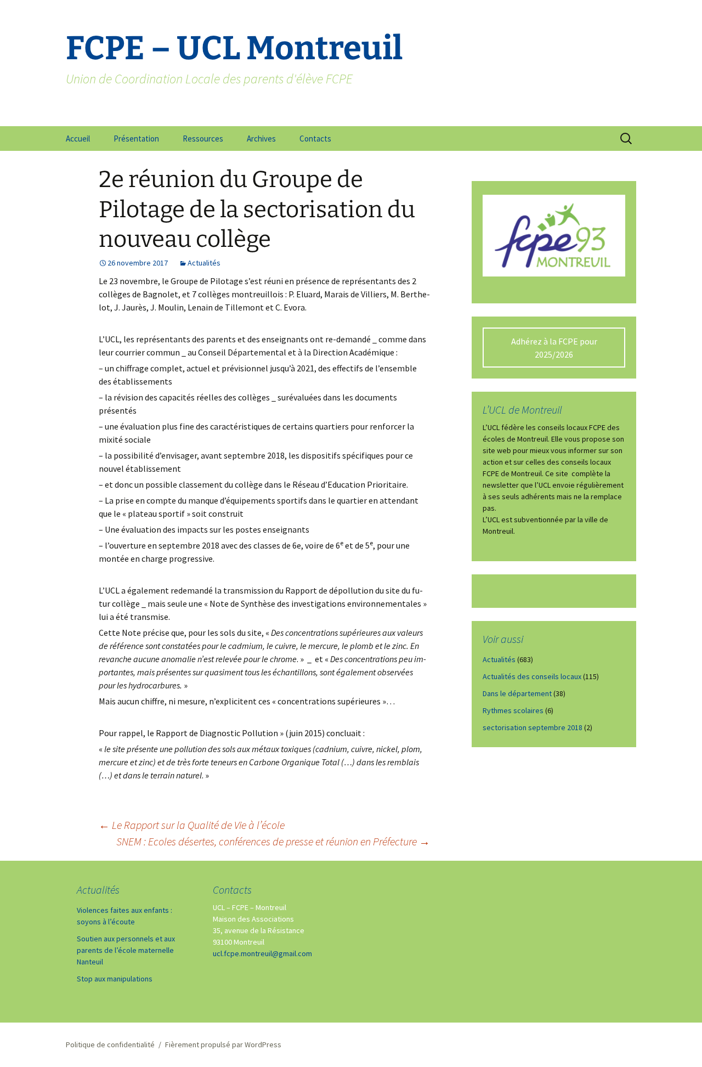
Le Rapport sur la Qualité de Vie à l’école (192, 825)
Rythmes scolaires (513, 710)
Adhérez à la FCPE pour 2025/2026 (554, 348)
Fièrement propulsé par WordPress (223, 1044)
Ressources (203, 138)
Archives (261, 138)
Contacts (315, 138)
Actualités (204, 263)
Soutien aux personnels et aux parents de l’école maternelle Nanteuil (126, 950)
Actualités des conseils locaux (532, 676)
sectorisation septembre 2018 (532, 727)
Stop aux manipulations (114, 979)
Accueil (78, 138)
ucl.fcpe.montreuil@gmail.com (262, 953)
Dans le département (517, 693)
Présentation (136, 138)
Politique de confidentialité (110, 1044)
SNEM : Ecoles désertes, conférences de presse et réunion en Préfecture (273, 841)
